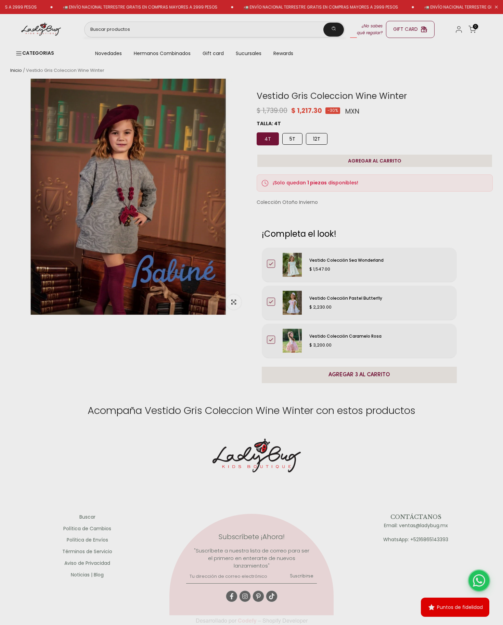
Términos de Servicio (87, 551)
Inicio (16, 70)
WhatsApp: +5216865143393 (415, 539)
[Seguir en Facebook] (231, 596)
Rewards (283, 53)
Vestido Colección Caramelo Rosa (345, 336)
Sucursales (248, 53)
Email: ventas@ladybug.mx (416, 525)
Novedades (108, 53)
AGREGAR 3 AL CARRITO (359, 375)
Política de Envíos (87, 540)
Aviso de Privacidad (87, 563)
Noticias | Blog (87, 575)
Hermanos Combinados (162, 53)
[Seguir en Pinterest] (258, 596)
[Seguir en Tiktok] (272, 596)
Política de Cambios (87, 528)
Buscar (87, 517)
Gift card (213, 53)
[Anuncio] (122, 7)
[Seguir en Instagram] (245, 596)
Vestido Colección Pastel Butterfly (345, 298)
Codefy (248, 620)
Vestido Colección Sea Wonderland (346, 260)
